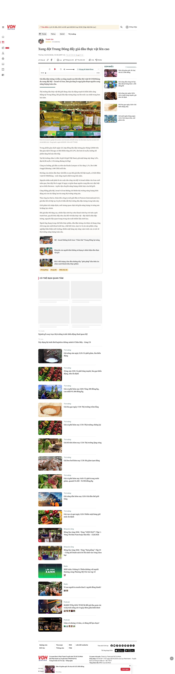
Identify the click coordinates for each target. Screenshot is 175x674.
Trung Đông (45, 269)
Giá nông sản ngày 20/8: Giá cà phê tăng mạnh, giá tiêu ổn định (127, 95)
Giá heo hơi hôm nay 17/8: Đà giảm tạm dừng (82, 460)
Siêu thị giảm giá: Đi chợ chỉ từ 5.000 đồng (126, 71)
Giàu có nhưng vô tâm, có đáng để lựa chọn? (81, 623)
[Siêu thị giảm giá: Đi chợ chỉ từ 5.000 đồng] (110, 73)
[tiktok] (117, 646)
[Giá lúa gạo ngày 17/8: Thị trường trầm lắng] (50, 410)
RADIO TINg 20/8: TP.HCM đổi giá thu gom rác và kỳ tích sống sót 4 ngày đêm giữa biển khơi (82, 606)
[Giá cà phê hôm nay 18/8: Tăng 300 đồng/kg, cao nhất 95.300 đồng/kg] (50, 392)
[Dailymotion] (133, 646)
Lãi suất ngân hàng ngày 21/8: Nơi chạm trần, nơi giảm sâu (126, 118)
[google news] (125, 646)
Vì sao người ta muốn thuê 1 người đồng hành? (82, 587)
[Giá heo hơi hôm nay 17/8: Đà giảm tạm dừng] (50, 463)
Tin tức (44, 34)
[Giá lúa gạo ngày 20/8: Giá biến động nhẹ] (110, 107)
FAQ (70, 648)
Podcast (67, 602)
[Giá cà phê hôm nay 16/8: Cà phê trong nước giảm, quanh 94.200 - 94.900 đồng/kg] (50, 481)
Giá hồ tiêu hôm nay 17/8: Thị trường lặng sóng (83, 442)
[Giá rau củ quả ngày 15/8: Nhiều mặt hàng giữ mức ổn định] (50, 517)
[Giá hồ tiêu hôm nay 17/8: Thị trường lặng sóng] (50, 445)
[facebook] (51, 60)
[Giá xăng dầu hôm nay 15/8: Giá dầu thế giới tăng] (50, 499)
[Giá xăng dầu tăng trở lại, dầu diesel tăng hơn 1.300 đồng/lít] (110, 84)
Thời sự (53, 34)
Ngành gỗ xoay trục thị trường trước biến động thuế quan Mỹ (63, 334)
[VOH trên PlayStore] (130, 651)
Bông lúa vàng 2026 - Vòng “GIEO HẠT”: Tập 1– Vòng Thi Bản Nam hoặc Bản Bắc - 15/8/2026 (83, 533)
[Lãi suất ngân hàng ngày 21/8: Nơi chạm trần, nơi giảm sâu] (110, 119)
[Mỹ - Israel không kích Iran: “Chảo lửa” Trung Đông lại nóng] (46, 240)
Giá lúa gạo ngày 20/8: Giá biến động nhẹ (127, 106)
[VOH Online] (43, 659)
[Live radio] (10, 48)
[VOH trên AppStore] (119, 651)
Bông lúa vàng (69, 529)
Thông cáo (60, 648)
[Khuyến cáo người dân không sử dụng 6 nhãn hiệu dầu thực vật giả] (46, 251)
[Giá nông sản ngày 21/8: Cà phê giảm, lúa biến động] (50, 356)
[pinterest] (120, 646)
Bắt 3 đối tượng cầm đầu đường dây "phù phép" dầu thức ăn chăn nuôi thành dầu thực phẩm (76, 262)
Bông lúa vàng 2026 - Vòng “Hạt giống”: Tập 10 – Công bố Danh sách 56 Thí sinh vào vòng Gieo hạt (83, 552)
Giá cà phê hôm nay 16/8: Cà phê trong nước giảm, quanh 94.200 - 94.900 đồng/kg (81, 479)
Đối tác (42, 648)
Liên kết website (82, 645)
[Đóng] (130, 665)
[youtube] (114, 646)
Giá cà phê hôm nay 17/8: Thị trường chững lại (82, 424)
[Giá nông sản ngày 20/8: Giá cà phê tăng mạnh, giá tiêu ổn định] (110, 96)
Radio (66, 566)
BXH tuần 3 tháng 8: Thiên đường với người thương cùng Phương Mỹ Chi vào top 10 (81, 570)
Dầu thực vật (63, 269)
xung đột (54, 269)
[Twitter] (131, 646)
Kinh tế (62, 34)
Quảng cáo (43, 645)
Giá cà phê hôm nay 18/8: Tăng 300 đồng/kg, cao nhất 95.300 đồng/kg (81, 390)
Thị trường (72, 34)
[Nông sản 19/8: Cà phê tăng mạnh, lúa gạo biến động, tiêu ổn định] (50, 374)
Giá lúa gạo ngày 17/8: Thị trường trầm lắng (81, 407)
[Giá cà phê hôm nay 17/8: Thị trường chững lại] (50, 428)
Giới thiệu (40, 668)
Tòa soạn (59, 645)
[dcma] (128, 646)
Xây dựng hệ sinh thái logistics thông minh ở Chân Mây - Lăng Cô (64, 342)
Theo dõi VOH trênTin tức (74, 55)
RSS (70, 645)
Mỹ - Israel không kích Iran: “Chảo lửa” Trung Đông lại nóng (77, 240)
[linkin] (122, 646)
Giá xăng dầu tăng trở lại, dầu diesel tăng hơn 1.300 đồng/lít (127, 84)
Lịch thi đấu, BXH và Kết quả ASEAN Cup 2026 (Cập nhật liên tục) (72, 27)
